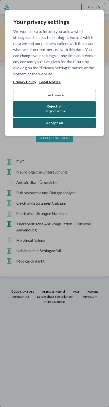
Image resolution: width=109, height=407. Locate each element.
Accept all (54, 123)
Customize (54, 95)
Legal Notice (50, 82)
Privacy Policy (24, 82)
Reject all (55, 108)
